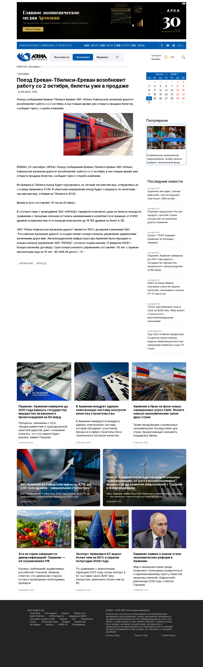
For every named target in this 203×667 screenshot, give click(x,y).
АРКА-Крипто (56, 616)
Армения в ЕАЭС (78, 616)
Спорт (33, 621)
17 (149, 94)
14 (172, 90)
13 (166, 90)
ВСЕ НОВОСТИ (35, 610)
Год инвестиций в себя (42, 618)
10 (149, 90)
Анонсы (50, 624)
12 (160, 90)
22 (177, 94)
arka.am (150, 621)
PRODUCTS (65, 45)
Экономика (82, 57)
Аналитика (80, 621)
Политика (35, 613)
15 (177, 90)
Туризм (63, 618)
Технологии (87, 618)
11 (155, 90)
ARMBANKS (48, 45)
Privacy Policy (113, 635)
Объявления (78, 624)
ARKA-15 (62, 624)
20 (166, 94)
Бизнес (65, 613)
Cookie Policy (169, 635)
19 (160, 94)
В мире (66, 621)
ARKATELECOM (28, 45)
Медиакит (102, 57)
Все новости (61, 57)
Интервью (35, 624)
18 (155, 94)
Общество (79, 613)
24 (149, 98)
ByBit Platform (37, 616)
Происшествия (49, 621)
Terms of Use (140, 635)
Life (74, 618)
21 (172, 94)
